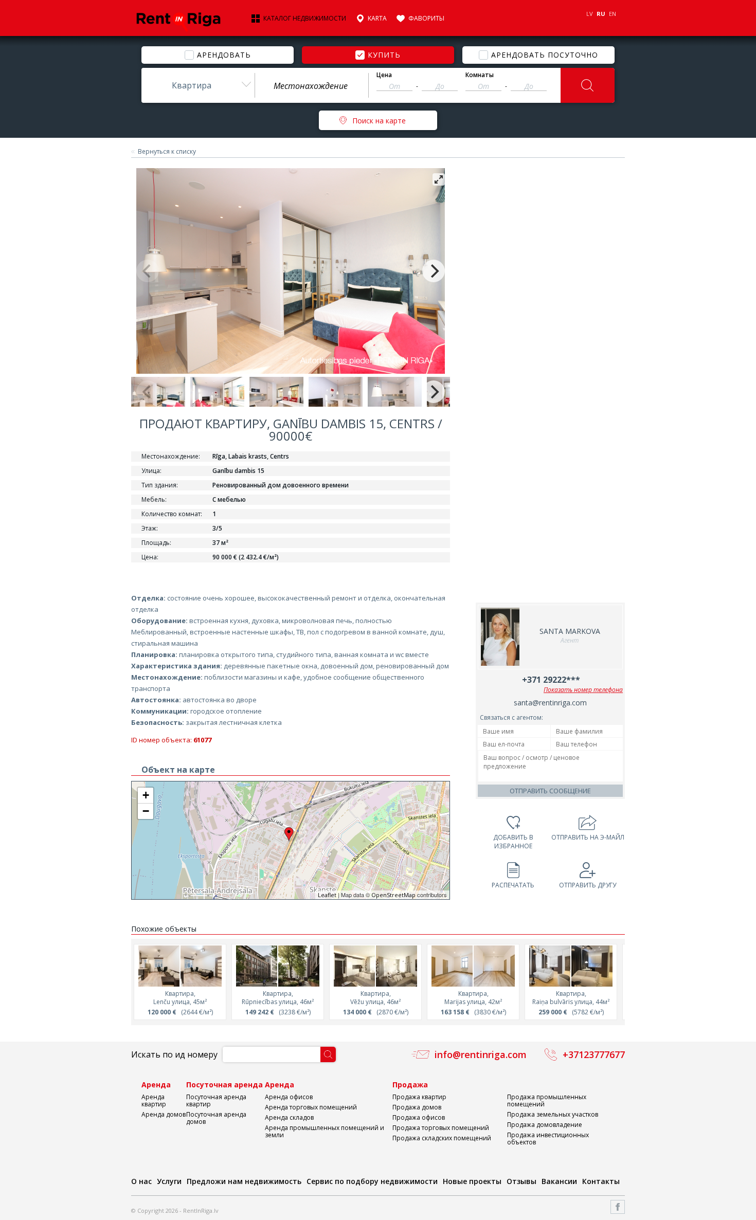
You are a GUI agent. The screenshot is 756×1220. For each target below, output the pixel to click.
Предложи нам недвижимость (244, 1181)
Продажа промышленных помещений (546, 1100)
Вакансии (559, 1181)
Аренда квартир (153, 1100)
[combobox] (198, 85)
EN (612, 13)
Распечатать (513, 885)
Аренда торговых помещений (311, 1107)
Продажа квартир (419, 1096)
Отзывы (521, 1181)
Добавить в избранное (513, 841)
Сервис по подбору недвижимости (372, 1181)
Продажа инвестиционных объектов (548, 1138)
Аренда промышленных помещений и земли (324, 1131)
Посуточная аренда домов (216, 1118)
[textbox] (312, 86)
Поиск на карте (379, 120)
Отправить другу (587, 885)
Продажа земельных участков (552, 1114)
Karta (377, 18)
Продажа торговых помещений (440, 1127)
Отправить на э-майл (587, 837)
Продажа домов (416, 1107)
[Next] (433, 271)
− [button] (145, 811)
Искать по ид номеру (174, 1054)
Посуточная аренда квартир (216, 1100)
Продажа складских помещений (441, 1138)
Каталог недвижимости (304, 18)
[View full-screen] (439, 179)
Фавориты (426, 18)
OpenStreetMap (393, 895)
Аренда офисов (289, 1096)
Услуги (169, 1181)
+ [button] (145, 795)
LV (589, 13)
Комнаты (479, 75)
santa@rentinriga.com (550, 702)
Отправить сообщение (550, 790)
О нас (141, 1181)
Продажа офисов (418, 1117)
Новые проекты (472, 1181)
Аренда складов (289, 1117)
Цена (384, 75)
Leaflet (327, 895)
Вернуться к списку (167, 151)
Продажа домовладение (544, 1124)
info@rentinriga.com (481, 1054)
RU (601, 13)
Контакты (601, 1181)
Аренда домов (163, 1114)
